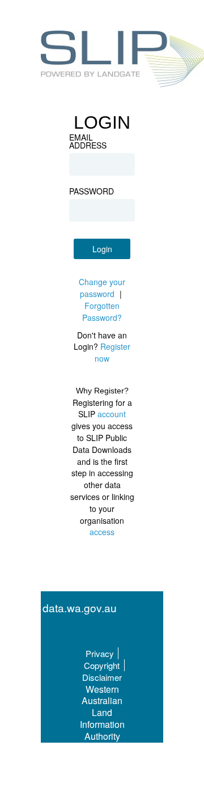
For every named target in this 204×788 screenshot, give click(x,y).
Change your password (102, 287)
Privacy (100, 653)
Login (102, 249)
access (102, 531)
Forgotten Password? (102, 311)
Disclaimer (102, 677)
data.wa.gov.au (79, 608)
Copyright (102, 665)
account (111, 414)
